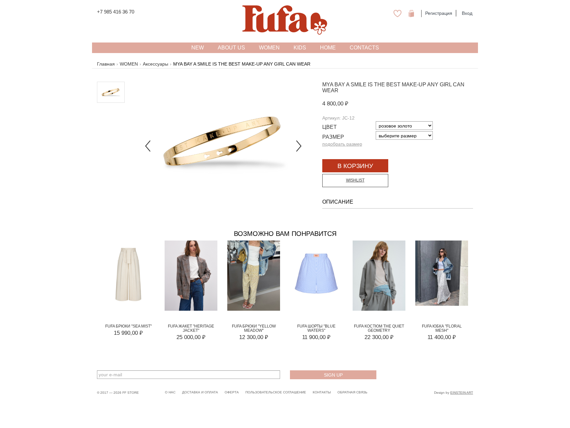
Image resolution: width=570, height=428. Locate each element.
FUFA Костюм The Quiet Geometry (379, 328)
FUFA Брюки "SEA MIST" (128, 326)
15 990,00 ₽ (128, 333)
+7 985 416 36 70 (115, 11)
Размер (333, 137)
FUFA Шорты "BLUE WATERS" (316, 328)
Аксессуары (155, 64)
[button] (148, 141)
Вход (467, 13)
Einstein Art (461, 392)
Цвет (329, 127)
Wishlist (355, 180)
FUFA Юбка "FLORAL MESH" (442, 328)
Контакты (322, 392)
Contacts (364, 47)
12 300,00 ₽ (253, 337)
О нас (170, 392)
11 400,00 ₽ (442, 337)
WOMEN (129, 64)
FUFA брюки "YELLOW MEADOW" (254, 328)
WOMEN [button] (269, 47)
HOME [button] (328, 47)
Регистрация (438, 13)
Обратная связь (352, 392)
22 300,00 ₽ (379, 337)
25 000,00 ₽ (191, 337)
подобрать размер (342, 144)
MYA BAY (333, 84)
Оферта (232, 392)
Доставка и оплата (200, 392)
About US (231, 47)
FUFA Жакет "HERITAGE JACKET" (191, 328)
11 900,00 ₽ (316, 337)
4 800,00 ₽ (335, 103)
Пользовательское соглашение (275, 392)
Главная (106, 64)
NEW (197, 47)
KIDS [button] (300, 47)
